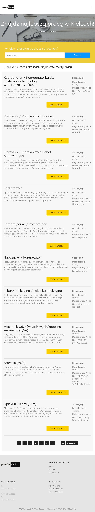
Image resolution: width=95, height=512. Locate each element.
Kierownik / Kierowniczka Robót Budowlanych (27, 153)
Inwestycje (54, 472)
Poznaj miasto (56, 489)
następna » (72, 443)
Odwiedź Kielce (56, 492)
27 (63, 443)
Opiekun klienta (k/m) (20, 404)
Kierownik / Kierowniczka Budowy (29, 116)
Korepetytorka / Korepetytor (25, 224)
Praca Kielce (44, 31)
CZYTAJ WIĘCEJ (56, 105)
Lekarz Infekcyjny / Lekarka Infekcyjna (33, 291)
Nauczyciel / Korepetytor (22, 257)
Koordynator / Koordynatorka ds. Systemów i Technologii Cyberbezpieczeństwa (29, 81)
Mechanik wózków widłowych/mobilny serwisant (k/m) (32, 328)
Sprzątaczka (13, 188)
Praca (51, 466)
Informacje (54, 486)
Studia (52, 469)
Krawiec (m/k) (14, 363)
